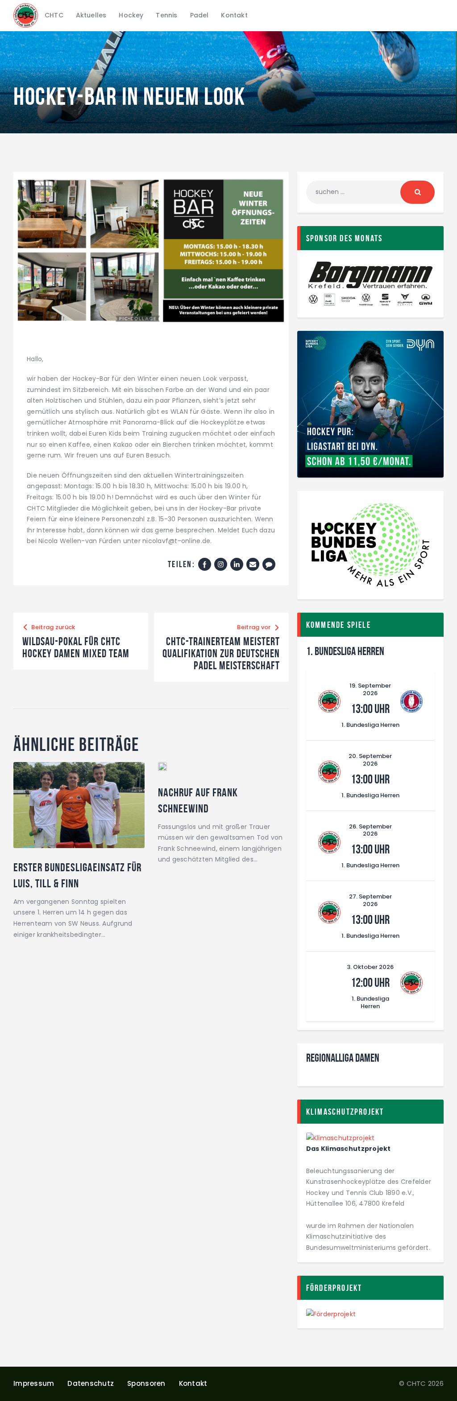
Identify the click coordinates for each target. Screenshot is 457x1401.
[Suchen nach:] (370, 191)
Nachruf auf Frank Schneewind (198, 800)
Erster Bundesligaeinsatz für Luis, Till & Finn (77, 875)
